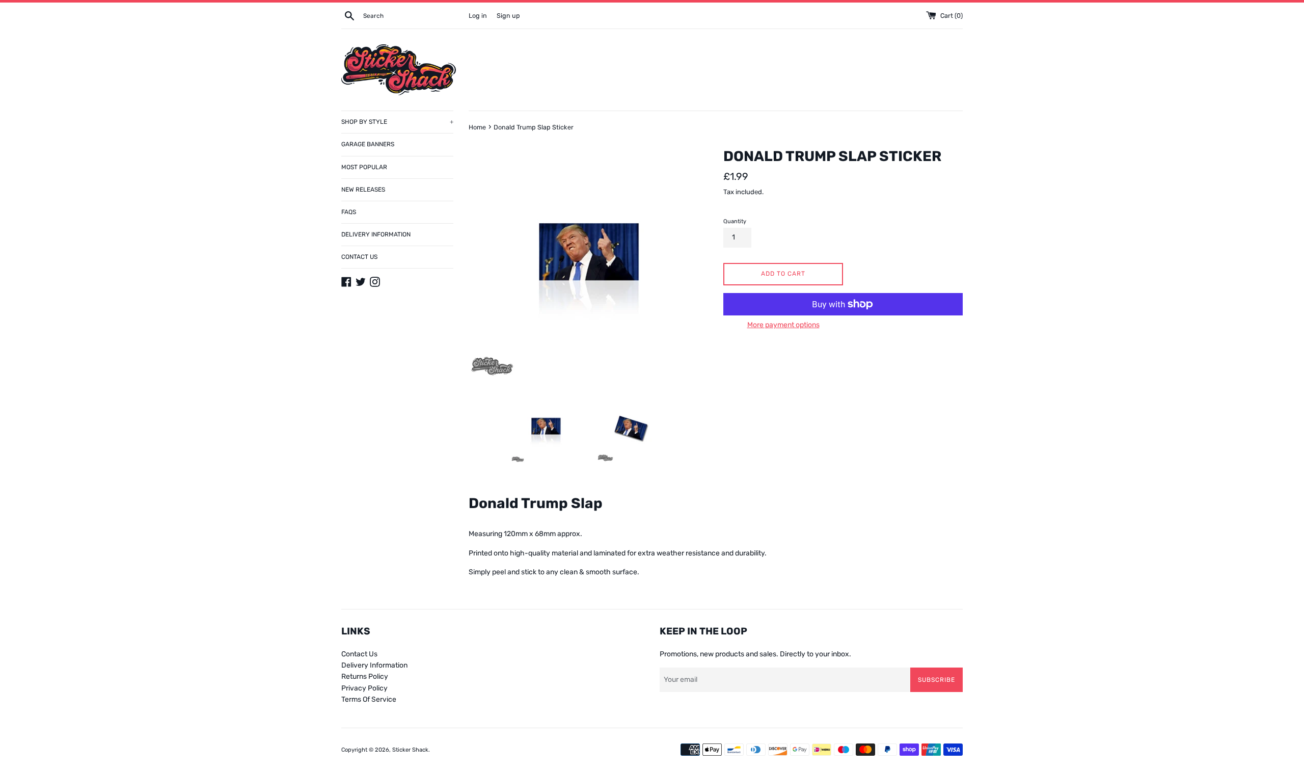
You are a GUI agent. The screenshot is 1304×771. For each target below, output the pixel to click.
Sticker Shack (410, 750)
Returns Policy (364, 676)
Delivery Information (374, 665)
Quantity (734, 221)
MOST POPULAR (364, 167)
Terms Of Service (368, 699)
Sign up (508, 15)
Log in (478, 15)
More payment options (783, 325)
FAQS (348, 212)
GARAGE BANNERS (367, 144)
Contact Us (359, 654)
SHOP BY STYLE (397, 121)
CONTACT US (359, 256)
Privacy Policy (364, 688)
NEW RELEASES (363, 189)
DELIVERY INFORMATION (376, 234)
